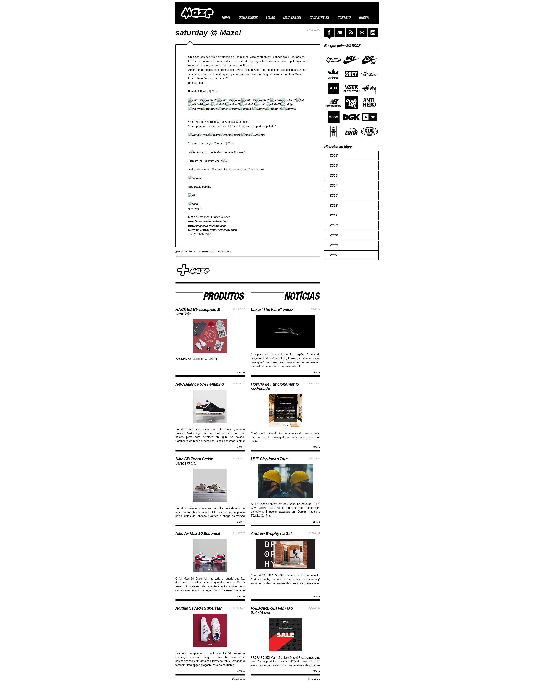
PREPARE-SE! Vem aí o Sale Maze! (272, 610)
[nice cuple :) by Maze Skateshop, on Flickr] (207, 104)
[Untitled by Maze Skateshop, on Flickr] (195, 100)
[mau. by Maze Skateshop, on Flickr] (236, 100)
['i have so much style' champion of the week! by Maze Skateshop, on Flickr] (224, 160)
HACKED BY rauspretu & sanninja (197, 311)
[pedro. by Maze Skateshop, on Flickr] (234, 108)
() (177, 251)
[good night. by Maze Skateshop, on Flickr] (193, 204)
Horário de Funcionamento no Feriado (275, 386)
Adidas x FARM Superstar (198, 608)
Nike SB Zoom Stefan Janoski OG (194, 461)
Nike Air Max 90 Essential (197, 533)
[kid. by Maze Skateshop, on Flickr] (300, 100)
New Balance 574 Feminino (199, 384)
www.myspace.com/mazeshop (207, 225)
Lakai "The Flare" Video (272, 309)
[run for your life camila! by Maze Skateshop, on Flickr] (254, 134)
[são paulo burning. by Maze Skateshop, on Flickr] (192, 195)
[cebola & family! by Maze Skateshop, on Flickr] (276, 100)
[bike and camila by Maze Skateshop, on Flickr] (245, 134)
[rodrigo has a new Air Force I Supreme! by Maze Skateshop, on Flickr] (287, 104)
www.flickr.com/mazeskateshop (207, 221)
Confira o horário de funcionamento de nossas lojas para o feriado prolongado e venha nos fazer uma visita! (285, 437)
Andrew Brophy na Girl (271, 533)
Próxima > (238, 679)
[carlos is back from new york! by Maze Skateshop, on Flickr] (223, 108)
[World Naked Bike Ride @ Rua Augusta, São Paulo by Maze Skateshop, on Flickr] (204, 134)
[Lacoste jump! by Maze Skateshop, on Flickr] (195, 178)
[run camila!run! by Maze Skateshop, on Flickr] (261, 134)
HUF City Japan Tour (269, 459)
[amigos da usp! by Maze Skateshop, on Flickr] (246, 108)
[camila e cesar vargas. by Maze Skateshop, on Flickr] (261, 104)
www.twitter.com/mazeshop (220, 230)
